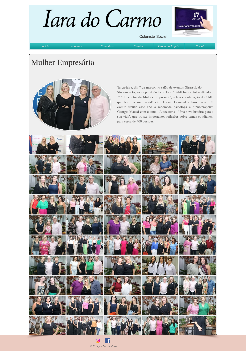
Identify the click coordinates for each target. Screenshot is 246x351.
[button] (47, 144)
